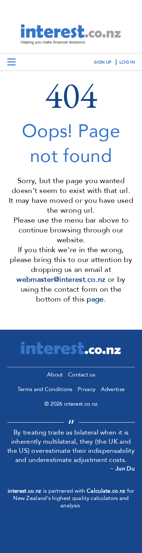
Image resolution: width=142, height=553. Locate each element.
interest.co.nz (24, 491)
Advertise (113, 389)
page (95, 299)
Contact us (81, 374)
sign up (102, 62)
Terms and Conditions (44, 389)
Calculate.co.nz (106, 491)
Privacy (86, 389)
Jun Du (125, 469)
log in (127, 62)
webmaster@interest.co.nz (60, 279)
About (55, 374)
